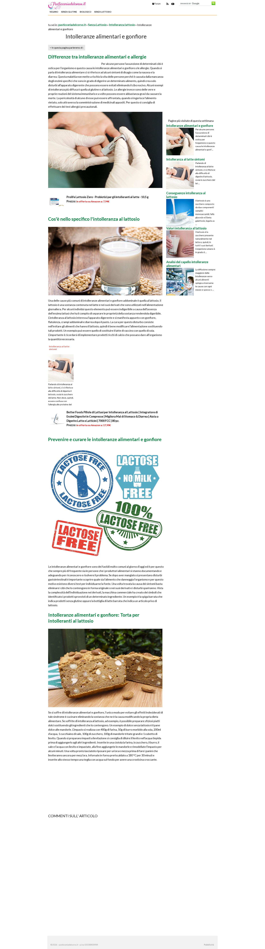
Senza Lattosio (102, 12)
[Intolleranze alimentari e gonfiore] (180, 141)
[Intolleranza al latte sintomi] (62, 367)
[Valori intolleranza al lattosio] (180, 244)
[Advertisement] (84, 20)
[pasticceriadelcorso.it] (67, 5)
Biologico (85, 12)
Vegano (54, 12)
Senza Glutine (69, 12)
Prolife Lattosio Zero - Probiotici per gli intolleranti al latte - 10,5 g (108, 197)
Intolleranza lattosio (122, 24)
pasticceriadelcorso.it (72, 24)
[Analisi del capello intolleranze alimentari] (180, 281)
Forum (157, 3)
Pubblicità (209, 944)
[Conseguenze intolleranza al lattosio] (180, 213)
